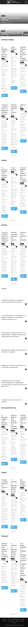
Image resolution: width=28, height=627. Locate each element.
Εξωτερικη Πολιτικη (16, 619)
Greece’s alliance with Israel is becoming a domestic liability (23, 53)
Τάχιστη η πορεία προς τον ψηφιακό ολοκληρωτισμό (4, 109)
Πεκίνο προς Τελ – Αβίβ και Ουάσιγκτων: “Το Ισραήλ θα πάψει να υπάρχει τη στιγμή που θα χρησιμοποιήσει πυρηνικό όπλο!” (13, 334)
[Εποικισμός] (23, 101)
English (22, 62)
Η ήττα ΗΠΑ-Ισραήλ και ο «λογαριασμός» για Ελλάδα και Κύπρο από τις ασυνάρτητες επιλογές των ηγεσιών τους (13, 317)
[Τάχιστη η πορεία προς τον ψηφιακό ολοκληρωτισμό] (4, 101)
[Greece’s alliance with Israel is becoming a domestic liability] (23, 43)
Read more (4, 95)
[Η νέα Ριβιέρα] (14, 43)
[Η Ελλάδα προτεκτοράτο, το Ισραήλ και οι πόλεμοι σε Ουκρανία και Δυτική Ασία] (7, 295)
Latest (3, 58)
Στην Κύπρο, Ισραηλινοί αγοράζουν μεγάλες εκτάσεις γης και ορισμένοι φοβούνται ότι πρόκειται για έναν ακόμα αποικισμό (23, 560)
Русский (14, 622)
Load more (13, 155)
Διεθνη (3, 15)
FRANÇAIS (22, 621)
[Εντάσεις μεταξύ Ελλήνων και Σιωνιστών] (14, 101)
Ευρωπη (8, 619)
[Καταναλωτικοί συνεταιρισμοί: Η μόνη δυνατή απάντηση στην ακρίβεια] (7, 345)
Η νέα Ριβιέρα (14, 48)
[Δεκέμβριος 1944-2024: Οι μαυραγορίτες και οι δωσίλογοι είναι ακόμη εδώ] (7, 360)
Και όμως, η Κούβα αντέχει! (23, 482)
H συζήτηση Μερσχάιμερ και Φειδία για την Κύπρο (14, 486)
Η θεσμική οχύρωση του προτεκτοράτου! (4, 51)
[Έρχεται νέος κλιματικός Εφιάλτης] (14, 14)
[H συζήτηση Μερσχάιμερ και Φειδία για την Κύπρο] (11, 30)
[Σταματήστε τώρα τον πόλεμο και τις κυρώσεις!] (7, 395)
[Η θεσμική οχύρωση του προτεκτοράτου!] (4, 43)
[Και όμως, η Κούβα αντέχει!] (23, 476)
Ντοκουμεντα (11, 621)
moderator (3, 59)
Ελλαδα (4, 619)
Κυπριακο (5, 621)
